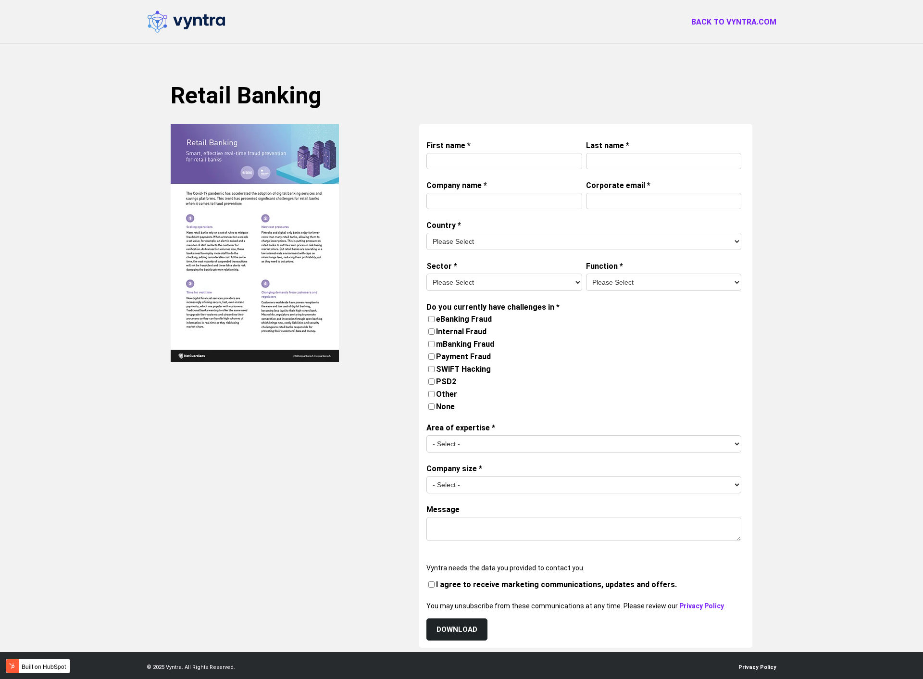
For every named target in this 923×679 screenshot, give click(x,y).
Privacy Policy (701, 606)
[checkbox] (583, 363)
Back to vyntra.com (733, 21)
